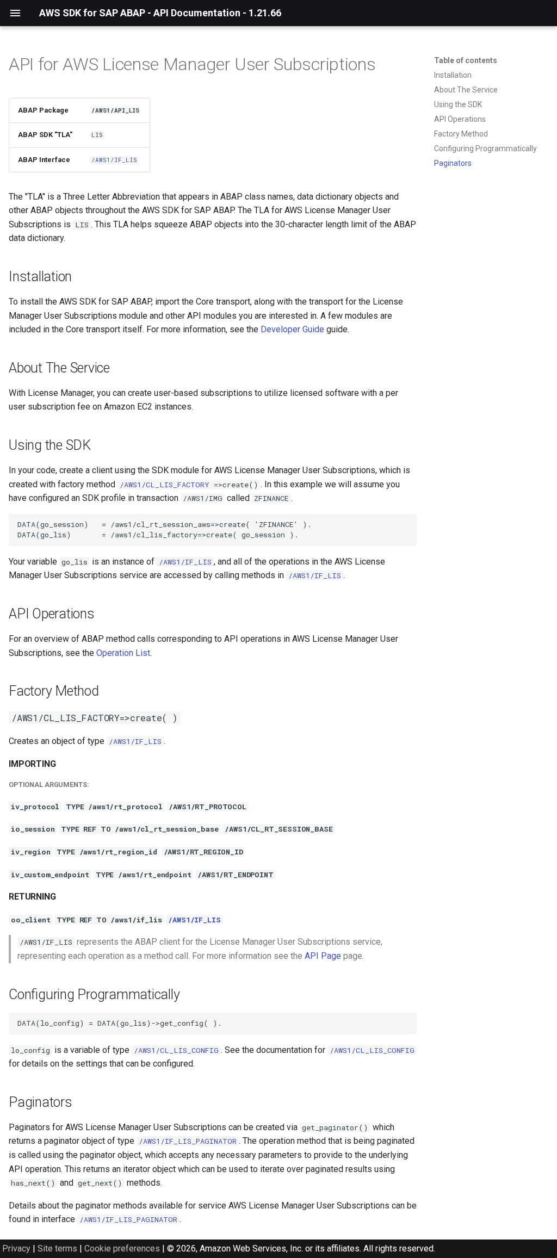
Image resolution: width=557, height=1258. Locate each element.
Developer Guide (292, 329)
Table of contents (465, 60)
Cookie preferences (122, 1248)
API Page (323, 956)
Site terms (57, 1248)
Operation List (123, 653)
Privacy (16, 1248)
